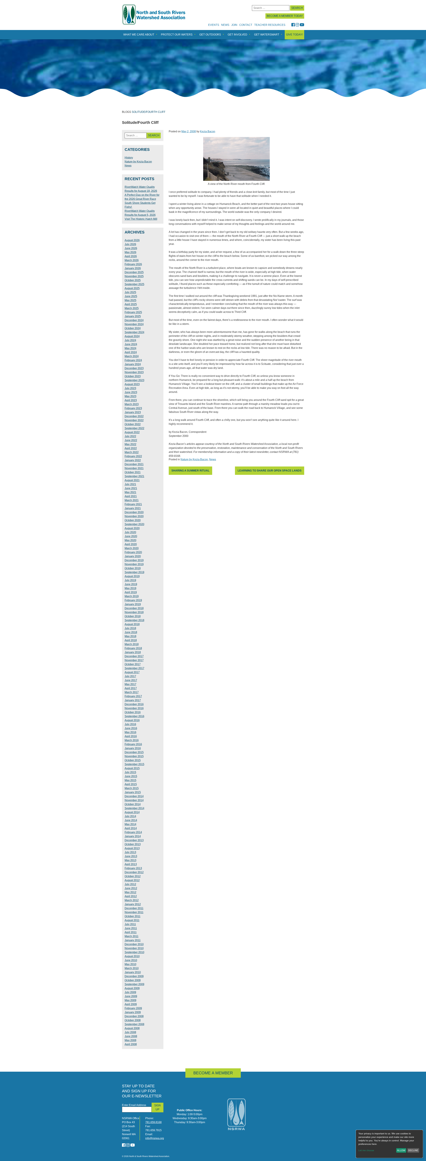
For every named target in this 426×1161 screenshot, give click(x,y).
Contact (245, 25)
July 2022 (130, 436)
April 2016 (131, 736)
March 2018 (132, 644)
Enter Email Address (134, 1105)
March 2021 (132, 500)
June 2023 (131, 392)
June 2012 (131, 888)
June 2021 (131, 488)
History (129, 157)
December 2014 (134, 796)
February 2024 (133, 360)
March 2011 (131, 936)
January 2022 (133, 460)
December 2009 (134, 976)
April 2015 (131, 784)
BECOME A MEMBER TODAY (285, 15)
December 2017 (134, 656)
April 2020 (131, 544)
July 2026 (130, 244)
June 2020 (131, 536)
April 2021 (131, 496)
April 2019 (131, 592)
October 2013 (133, 844)
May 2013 (130, 860)
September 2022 (134, 428)
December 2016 (134, 704)
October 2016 (133, 712)
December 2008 (134, 1016)
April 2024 (131, 352)
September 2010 (134, 952)
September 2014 (134, 808)
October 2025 (133, 280)
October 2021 (133, 472)
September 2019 (134, 572)
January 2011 (133, 940)
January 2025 (133, 316)
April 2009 (131, 1004)
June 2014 (131, 820)
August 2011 (132, 920)
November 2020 (134, 516)
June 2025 (131, 296)
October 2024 (133, 328)
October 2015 (133, 760)
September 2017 (134, 668)
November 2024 (134, 324)
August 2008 (132, 1028)
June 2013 (131, 856)
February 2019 (133, 600)
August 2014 (132, 812)
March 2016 (132, 740)
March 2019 (132, 596)
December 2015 (134, 752)
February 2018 (133, 648)
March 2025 (132, 308)
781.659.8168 (153, 1122)
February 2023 (133, 408)
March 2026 (132, 260)
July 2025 (130, 292)
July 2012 (130, 884)
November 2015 (134, 756)
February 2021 (133, 504)
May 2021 (130, 492)
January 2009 (133, 1012)
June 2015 (131, 776)
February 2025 (133, 312)
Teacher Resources (269, 25)
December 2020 (134, 512)
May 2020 (130, 540)
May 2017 (130, 684)
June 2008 (131, 1036)
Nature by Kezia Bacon (194, 459)
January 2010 (133, 972)
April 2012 (131, 896)
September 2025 (134, 284)
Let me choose (366, 1150)
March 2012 (132, 900)
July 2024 (130, 340)
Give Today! (294, 34)
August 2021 (132, 480)
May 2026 (130, 252)
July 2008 (130, 1032)
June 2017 (131, 680)
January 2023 (133, 412)
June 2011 (131, 928)
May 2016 (130, 732)
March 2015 (132, 788)
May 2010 (130, 964)
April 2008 (131, 1044)
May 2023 (130, 396)
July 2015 (130, 772)
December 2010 (134, 944)
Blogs (126, 111)
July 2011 (130, 924)
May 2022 (130, 444)
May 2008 (130, 1040)
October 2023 (133, 376)
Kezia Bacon (207, 131)
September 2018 (134, 620)
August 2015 (132, 768)
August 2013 (132, 848)
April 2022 (131, 448)
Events (213, 25)
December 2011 (134, 908)
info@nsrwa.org (154, 1138)
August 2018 (132, 624)
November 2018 (134, 612)
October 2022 (133, 424)
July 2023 (130, 388)
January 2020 (133, 556)
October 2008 (133, 1020)
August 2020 (132, 528)
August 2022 (132, 432)
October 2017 (133, 664)
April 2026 (131, 256)
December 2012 (134, 872)
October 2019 (133, 568)
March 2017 (132, 692)
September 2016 (134, 716)
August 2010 (132, 956)
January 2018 (133, 652)
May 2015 (130, 780)
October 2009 (133, 980)
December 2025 (134, 272)
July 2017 (130, 676)
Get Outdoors (210, 34)
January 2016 (133, 748)
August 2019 (132, 576)
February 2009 (133, 1008)
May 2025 (130, 300)
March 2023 (132, 404)
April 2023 (131, 400)
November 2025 (134, 276)
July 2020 (130, 532)
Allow (401, 1150)
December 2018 (134, 608)
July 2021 (130, 484)
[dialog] (389, 1144)
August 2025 (132, 288)
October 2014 (133, 804)
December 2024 (134, 320)
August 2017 (132, 672)
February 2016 (133, 744)
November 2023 (134, 372)
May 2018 (130, 636)
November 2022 (134, 420)
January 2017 (133, 700)
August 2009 (132, 988)
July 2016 (130, 724)
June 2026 (131, 248)
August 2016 (132, 720)
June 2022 (131, 440)
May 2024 (130, 348)
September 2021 (134, 476)
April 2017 (131, 688)
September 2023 (134, 380)
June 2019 (131, 584)
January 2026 (133, 268)
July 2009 (130, 992)
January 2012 (133, 904)
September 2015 (134, 764)
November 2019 (134, 564)
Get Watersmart (266, 34)
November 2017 (134, 660)
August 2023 (132, 384)
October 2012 (133, 876)
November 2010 (134, 948)
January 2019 (133, 604)
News (225, 25)
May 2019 (130, 588)
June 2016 (131, 728)
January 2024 (133, 364)
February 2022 (133, 456)
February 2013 (133, 868)
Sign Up (157, 1107)
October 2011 (132, 916)
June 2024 (131, 344)
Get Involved (237, 34)
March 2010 (132, 968)
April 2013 (131, 864)
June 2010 (131, 960)
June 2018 (131, 632)
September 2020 (134, 524)
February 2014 (133, 832)
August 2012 (132, 880)
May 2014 (130, 824)
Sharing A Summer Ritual (190, 470)
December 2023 (134, 368)
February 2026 (133, 264)
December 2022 (134, 416)
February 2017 (133, 696)
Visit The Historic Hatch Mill (141, 219)
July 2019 (130, 580)
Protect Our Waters (177, 34)
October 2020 (133, 520)
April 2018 (131, 640)
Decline (413, 1150)
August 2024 (132, 336)
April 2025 (131, 304)
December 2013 (134, 840)
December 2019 (134, 560)
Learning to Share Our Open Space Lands (270, 470)
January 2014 (133, 836)
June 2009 (131, 996)
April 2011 (131, 932)
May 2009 (130, 1000)
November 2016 (134, 708)
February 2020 (133, 552)
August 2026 (132, 240)
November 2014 (134, 800)
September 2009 (134, 984)
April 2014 (131, 828)
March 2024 (132, 356)
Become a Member (213, 1073)
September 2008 (134, 1024)
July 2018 (130, 628)
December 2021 (134, 464)
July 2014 (130, 816)
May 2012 (130, 892)
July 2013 (130, 852)
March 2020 (132, 548)
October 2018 (133, 616)
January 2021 (133, 508)
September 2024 (134, 332)
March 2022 (132, 452)
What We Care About (138, 34)
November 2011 (134, 912)
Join (234, 25)
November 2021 (134, 468)
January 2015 (133, 792)
